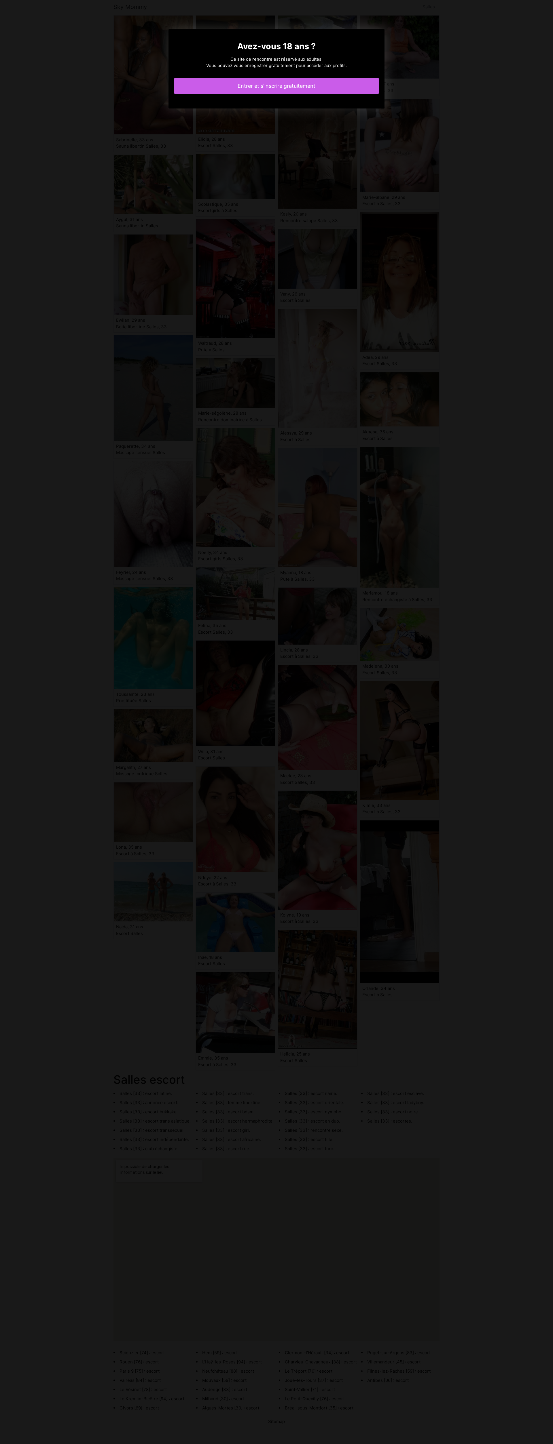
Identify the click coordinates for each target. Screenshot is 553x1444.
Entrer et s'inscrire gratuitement (276, 86)
